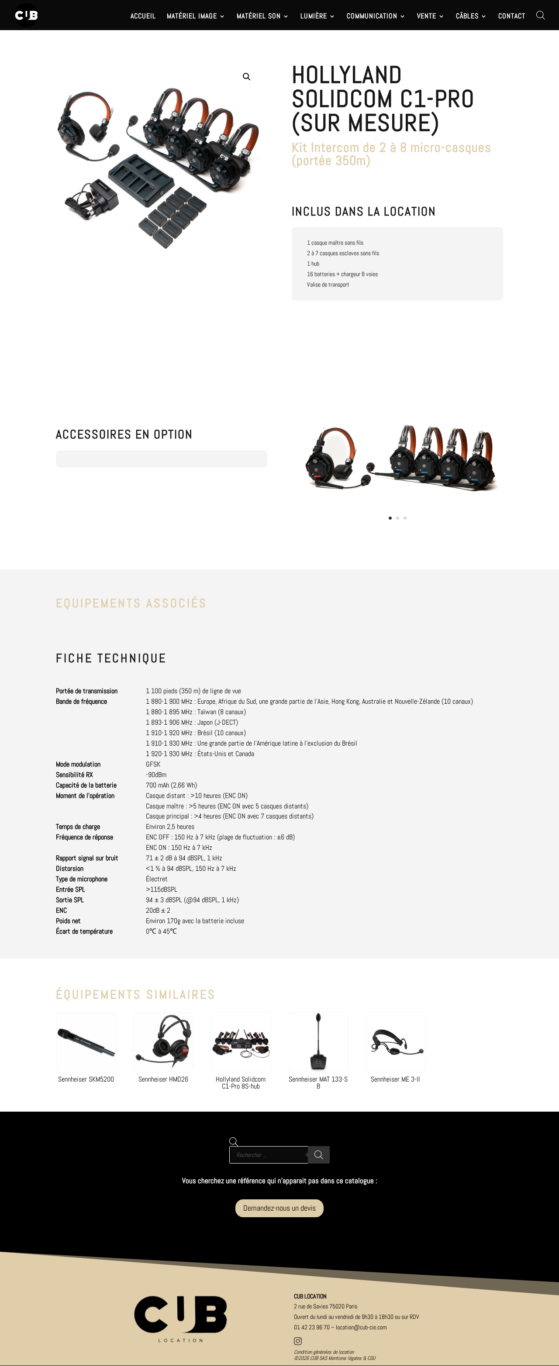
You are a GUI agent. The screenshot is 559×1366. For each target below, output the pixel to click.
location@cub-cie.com (361, 1327)
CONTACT (511, 17)
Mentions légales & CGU (351, 1358)
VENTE (426, 17)
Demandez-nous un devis (279, 1208)
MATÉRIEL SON (259, 17)
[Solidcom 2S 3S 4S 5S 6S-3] (400, 533)
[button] (247, 77)
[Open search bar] (540, 15)
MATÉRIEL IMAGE (192, 17)
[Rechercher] (319, 1155)
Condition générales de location (324, 1352)
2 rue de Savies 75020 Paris (325, 1306)
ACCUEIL (143, 17)
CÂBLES (467, 17)
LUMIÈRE (313, 17)
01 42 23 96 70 (312, 1327)
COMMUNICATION (372, 17)
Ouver (356, 1317)
